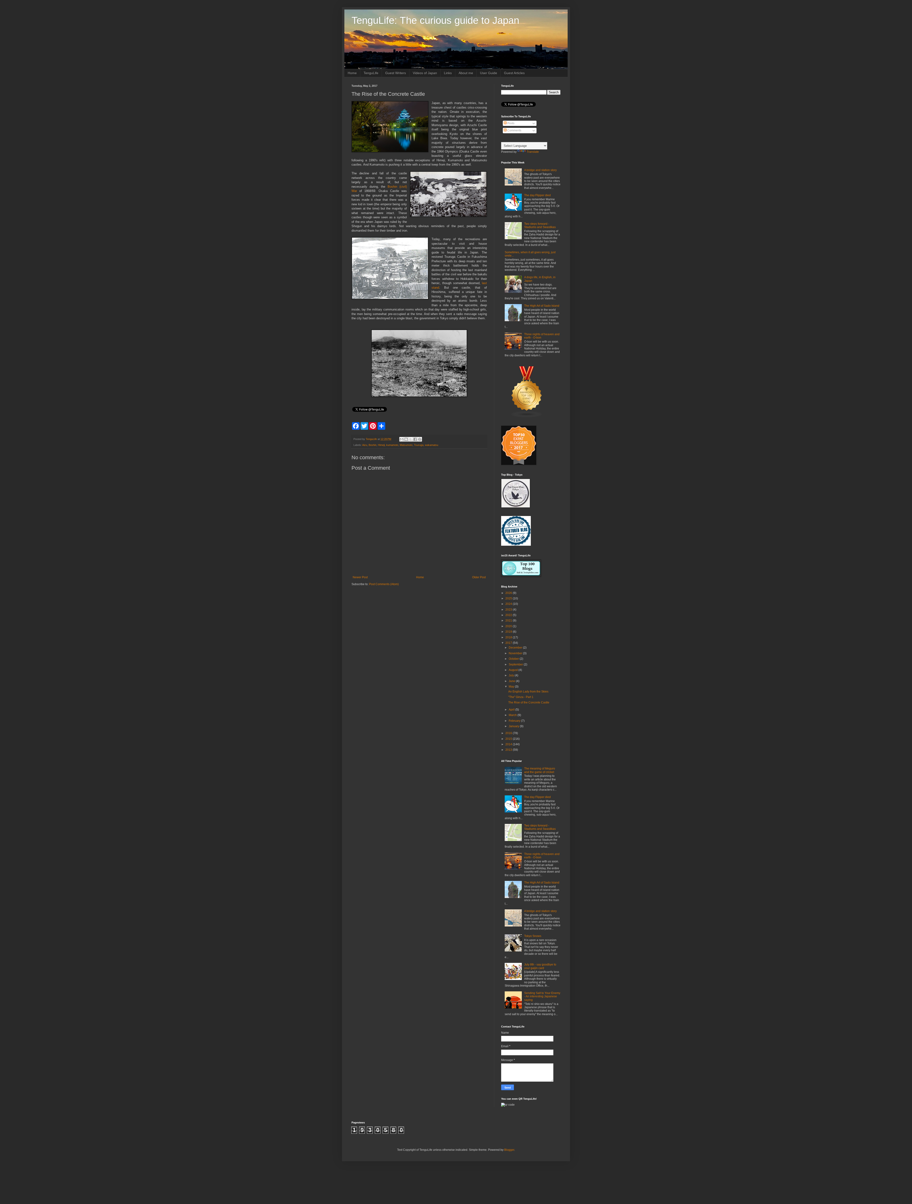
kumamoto (392, 445)
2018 (509, 637)
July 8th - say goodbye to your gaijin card (540, 966)
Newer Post (360, 577)
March (513, 715)
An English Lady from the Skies (528, 691)
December (516, 647)
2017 (509, 643)
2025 (509, 598)
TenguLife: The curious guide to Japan (435, 20)
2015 (509, 739)
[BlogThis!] (406, 439)
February (515, 720)
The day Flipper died (537, 195)
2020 (509, 626)
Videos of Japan (425, 73)
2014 (509, 744)
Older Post (479, 577)
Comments (514, 130)
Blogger (509, 1149)
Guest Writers (395, 73)
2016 (509, 733)
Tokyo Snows (532, 936)
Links (448, 73)
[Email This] (401, 439)
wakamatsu (431, 445)
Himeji (381, 445)
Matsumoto (406, 445)
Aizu (364, 445)
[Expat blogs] (526, 416)
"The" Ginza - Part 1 (520, 697)
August (513, 670)
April (512, 709)
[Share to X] (410, 439)
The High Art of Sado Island (541, 305)
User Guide (488, 73)
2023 (509, 609)
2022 (509, 615)
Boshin (372, 445)
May (512, 686)
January (514, 726)
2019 (509, 631)
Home (352, 73)
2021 (509, 620)
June (512, 681)
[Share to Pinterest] (419, 439)
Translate (533, 151)
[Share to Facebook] (415, 439)
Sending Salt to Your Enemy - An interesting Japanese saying (542, 996)
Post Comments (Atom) (384, 584)
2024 (509, 604)
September (516, 664)
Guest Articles (514, 73)
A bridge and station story (540, 170)
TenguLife (371, 73)
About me (466, 73)
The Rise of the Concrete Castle (528, 702)
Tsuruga (418, 445)
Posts (510, 123)
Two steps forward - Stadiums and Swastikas (540, 225)
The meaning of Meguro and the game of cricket (539, 770)
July (512, 675)
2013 (509, 749)
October (514, 658)
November (516, 653)
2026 (509, 593)
